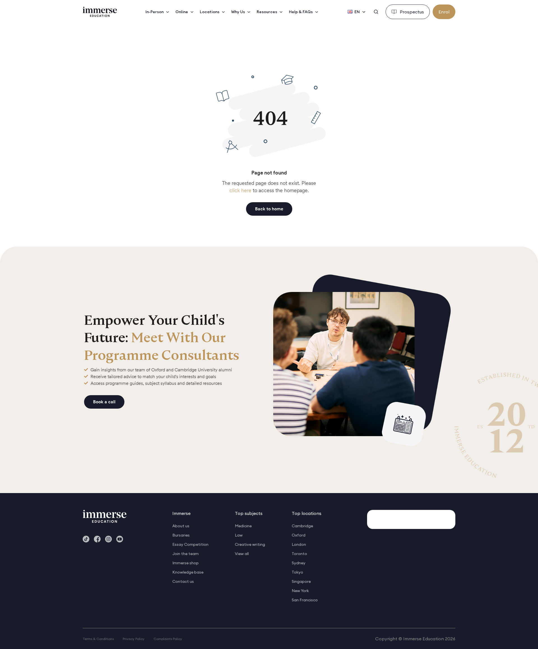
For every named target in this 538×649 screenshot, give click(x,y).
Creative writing (250, 544)
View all (242, 553)
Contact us (183, 581)
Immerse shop (185, 562)
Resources (267, 11)
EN (357, 11)
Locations (209, 11)
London (299, 544)
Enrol (444, 12)
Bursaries (181, 535)
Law (239, 535)
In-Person (154, 11)
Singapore (301, 581)
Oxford (298, 535)
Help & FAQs (301, 11)
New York (300, 590)
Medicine (243, 525)
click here (240, 190)
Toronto (299, 553)
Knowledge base (187, 572)
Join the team (185, 553)
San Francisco (305, 599)
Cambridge (302, 525)
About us (180, 525)
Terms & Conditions (98, 639)
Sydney (298, 562)
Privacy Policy (134, 639)
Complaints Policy (168, 639)
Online (181, 11)
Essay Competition (190, 544)
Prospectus (412, 12)
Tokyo (297, 572)
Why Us (238, 11)
